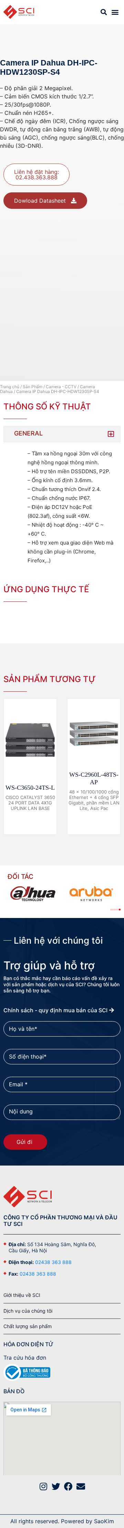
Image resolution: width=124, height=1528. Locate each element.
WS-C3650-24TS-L (30, 787)
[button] (115, 11)
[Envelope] (80, 1486)
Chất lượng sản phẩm (27, 1326)
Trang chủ (9, 386)
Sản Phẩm (32, 386)
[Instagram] (43, 1486)
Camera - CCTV (61, 386)
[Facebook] (68, 1486)
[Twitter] (56, 1486)
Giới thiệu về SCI (21, 1295)
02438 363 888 (53, 1262)
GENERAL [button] (28, 433)
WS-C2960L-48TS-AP (93, 778)
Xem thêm (28, 823)
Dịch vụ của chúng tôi (27, 1311)
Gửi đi (25, 1141)
